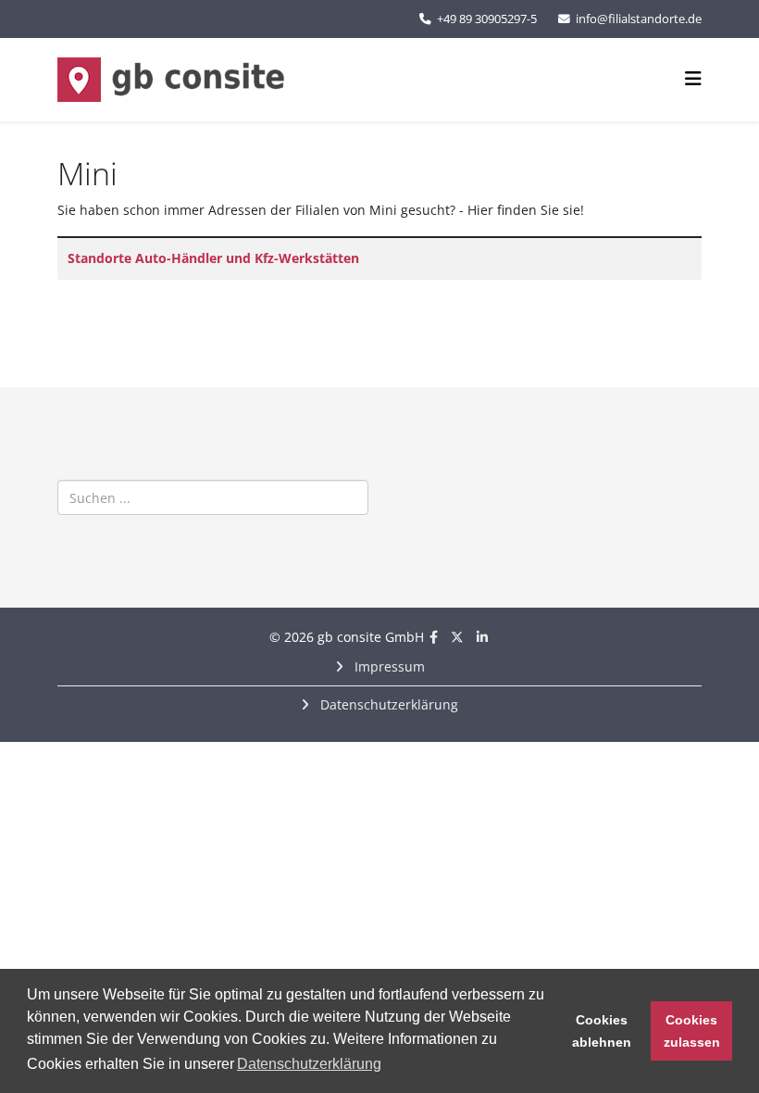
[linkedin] (482, 637)
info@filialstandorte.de (639, 19)
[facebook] (433, 637)
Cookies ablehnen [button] (601, 1030)
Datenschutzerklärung (387, 704)
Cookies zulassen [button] (692, 1030)
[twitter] (457, 637)
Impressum (388, 666)
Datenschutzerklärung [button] (309, 1064)
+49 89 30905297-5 (487, 19)
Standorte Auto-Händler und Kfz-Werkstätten (213, 258)
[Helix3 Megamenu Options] (693, 78)
